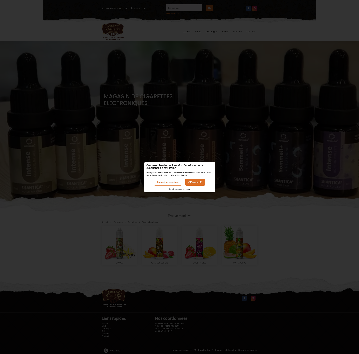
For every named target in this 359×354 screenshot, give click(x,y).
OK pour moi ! (195, 182)
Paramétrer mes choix (167, 182)
